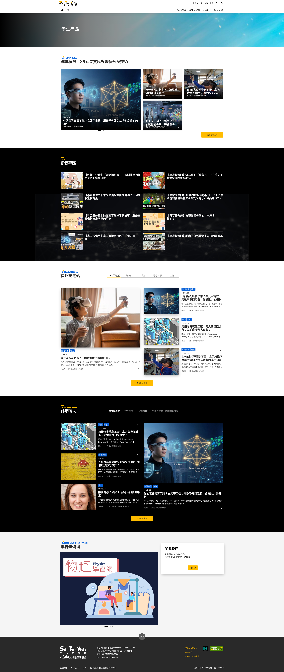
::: (191, 3)
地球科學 (157, 275)
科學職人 (207, 10)
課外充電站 (194, 10)
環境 (143, 275)
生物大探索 (157, 411)
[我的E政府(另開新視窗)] (205, 648)
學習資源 (218, 10)
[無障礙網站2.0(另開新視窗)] (216, 648)
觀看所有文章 (142, 383)
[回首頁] (68, 3)
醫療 (128, 275)
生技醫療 (128, 411)
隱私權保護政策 (191, 648)
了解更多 (192, 568)
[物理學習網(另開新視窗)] (109, 588)
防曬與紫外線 (171, 411)
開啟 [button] (142, 636)
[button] (222, 3)
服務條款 (188, 652)
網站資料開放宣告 (192, 656)
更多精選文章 (212, 135)
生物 (172, 275)
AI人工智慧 (114, 275)
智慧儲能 (143, 411)
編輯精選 (181, 10)
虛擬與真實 (114, 411)
